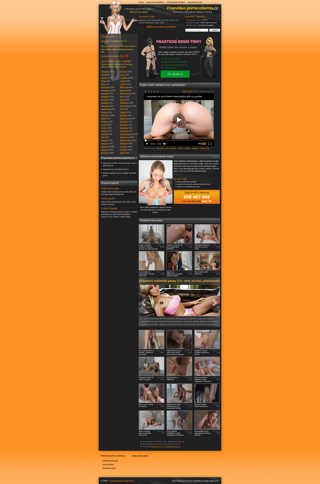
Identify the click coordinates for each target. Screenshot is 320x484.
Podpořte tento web (110, 461)
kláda (162, 23)
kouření (173, 148)
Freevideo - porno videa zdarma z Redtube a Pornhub (114, 18)
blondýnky (160, 148)
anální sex (149, 23)
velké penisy (205, 148)
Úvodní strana (107, 36)
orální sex (142, 20)
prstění (180, 148)
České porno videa (110, 188)
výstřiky (187, 148)
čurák (156, 23)
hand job (165, 20)
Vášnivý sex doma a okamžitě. (161, 26)
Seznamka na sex (195, 2)
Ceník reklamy (108, 464)
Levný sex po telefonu (155, 2)
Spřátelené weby (109, 468)
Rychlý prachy (108, 198)
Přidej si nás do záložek (139, 12)
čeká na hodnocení (152, 92)
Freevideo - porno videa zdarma (192, 7)
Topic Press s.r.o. (157, 447)
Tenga (141, 2)
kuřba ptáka (156, 20)
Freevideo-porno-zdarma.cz (121, 481)
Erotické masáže (109, 208)
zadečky (195, 148)
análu (172, 20)
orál (149, 20)
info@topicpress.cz (172, 447)
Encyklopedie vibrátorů (176, 2)
